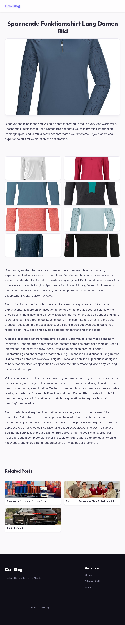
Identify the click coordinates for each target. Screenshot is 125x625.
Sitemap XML (92, 581)
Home (88, 575)
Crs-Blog (13, 569)
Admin (88, 586)
